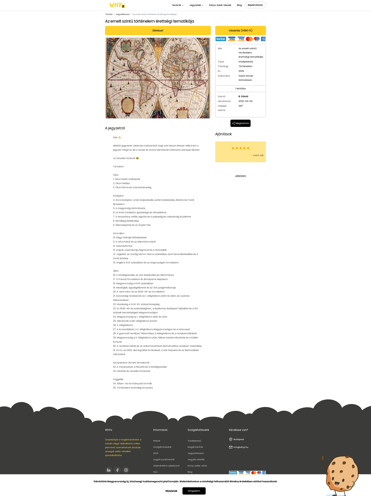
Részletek (171, 491)
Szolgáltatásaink (162, 446)
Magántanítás (195, 446)
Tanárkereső (194, 440)
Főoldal (109, 14)
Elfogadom (194, 491)
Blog (239, 5)
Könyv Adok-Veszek (220, 5)
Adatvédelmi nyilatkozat (166, 465)
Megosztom (242, 123)
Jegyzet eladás (196, 459)
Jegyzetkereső (122, 14)
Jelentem (240, 175)
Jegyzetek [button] (195, 5)
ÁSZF (155, 453)
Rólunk (156, 440)
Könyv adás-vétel (197, 465)
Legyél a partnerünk (163, 459)
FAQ (155, 471)
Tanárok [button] (177, 5)
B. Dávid (243, 96)
